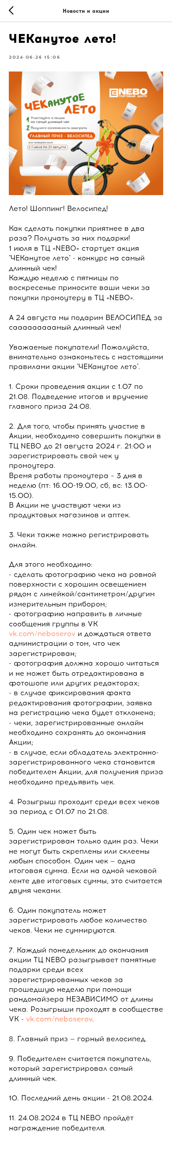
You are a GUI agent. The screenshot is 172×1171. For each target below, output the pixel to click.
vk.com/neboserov (42, 633)
